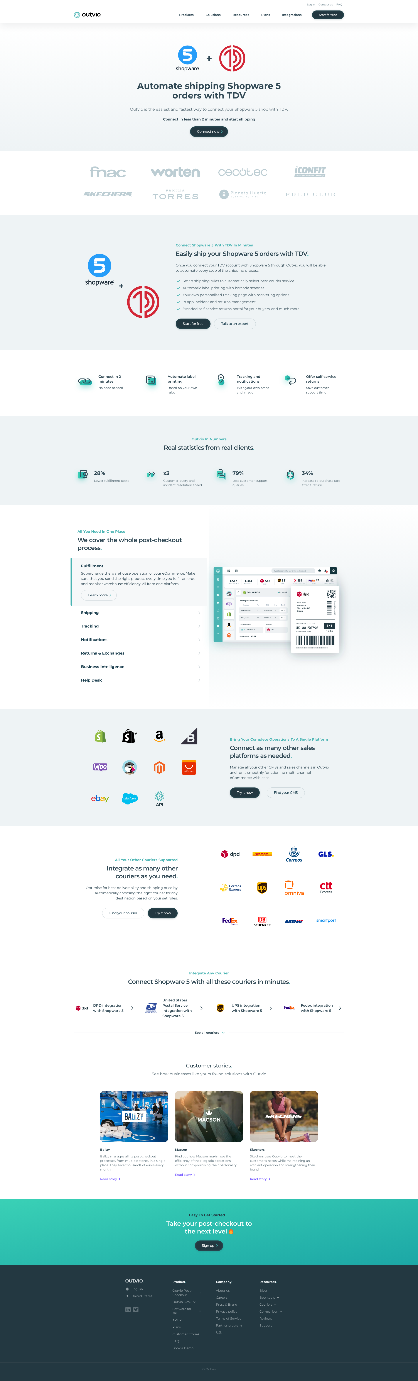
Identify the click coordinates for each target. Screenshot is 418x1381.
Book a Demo (183, 1348)
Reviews (266, 1318)
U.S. (219, 1332)
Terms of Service (228, 1318)
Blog (263, 1291)
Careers (222, 1298)
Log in (311, 4)
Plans (265, 15)
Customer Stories (185, 1334)
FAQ (339, 4)
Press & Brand (226, 1304)
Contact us (326, 4)
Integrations (292, 15)
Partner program (229, 1325)
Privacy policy (226, 1311)
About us (223, 1291)
